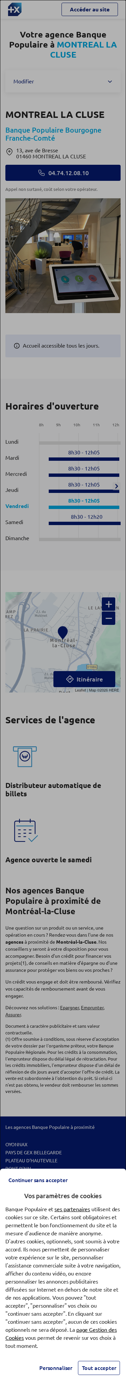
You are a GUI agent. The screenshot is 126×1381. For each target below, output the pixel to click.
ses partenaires (72, 1209)
